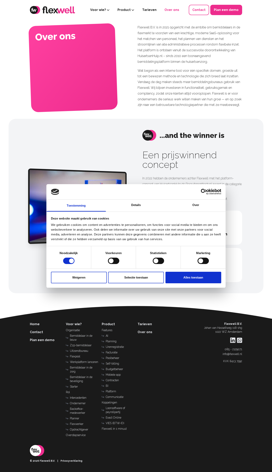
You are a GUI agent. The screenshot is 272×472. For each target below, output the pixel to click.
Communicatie (114, 396)
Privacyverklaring (71, 460)
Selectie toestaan (136, 277)
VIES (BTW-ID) (115, 423)
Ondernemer (78, 403)
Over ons (145, 332)
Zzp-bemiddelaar (81, 345)
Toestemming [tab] (76, 205)
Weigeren (78, 277)
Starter (74, 386)
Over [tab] (195, 205)
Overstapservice (76, 435)
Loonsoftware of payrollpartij (115, 410)
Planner (74, 418)
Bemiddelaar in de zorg (81, 369)
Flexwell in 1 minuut (114, 428)
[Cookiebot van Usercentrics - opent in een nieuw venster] (203, 192)
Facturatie (111, 352)
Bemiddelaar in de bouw (81, 337)
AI (107, 335)
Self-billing (112, 363)
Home (35, 324)
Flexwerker (76, 424)
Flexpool (75, 356)
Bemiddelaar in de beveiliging (81, 379)
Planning (111, 341)
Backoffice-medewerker (77, 410)
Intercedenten (78, 397)
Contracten (112, 380)
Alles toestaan (193, 277)
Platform (111, 391)
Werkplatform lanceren (84, 362)
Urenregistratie (115, 346)
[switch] (113, 261)
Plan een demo (42, 340)
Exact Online (113, 417)
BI (107, 385)
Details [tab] (136, 205)
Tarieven (145, 324)
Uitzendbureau (79, 350)
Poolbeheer (112, 358)
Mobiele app (113, 374)
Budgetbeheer (114, 369)
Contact (36, 332)
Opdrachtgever (79, 429)
